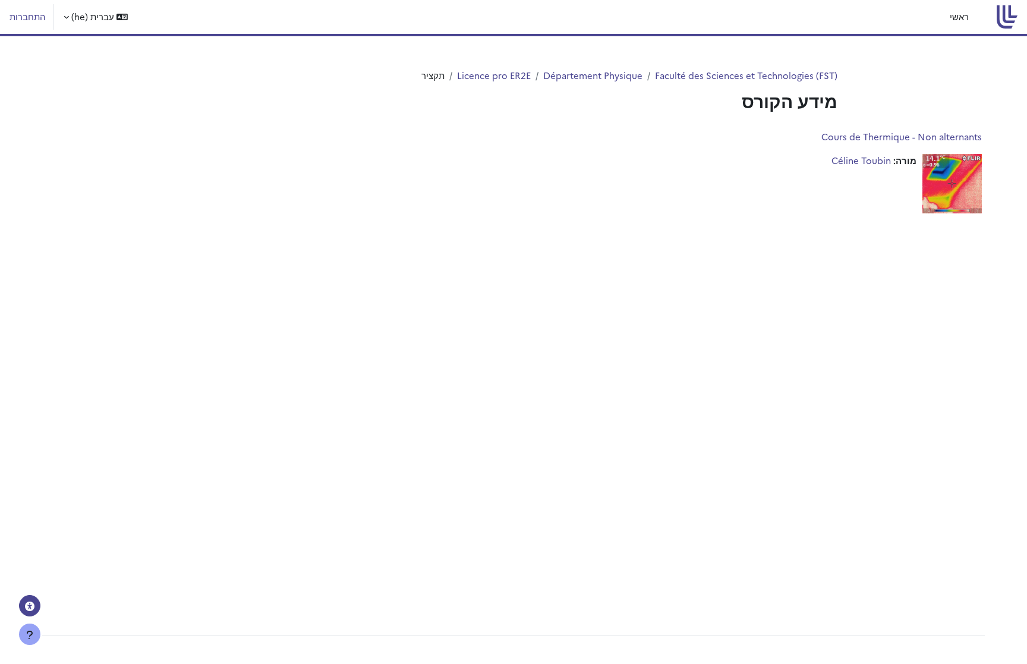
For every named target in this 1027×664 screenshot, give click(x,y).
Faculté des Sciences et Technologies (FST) (746, 75)
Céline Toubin (861, 160)
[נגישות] (29, 605)
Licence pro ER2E (494, 75)
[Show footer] (29, 634)
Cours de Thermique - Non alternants (901, 136)
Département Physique (592, 75)
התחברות (28, 16)
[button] (96, 17)
